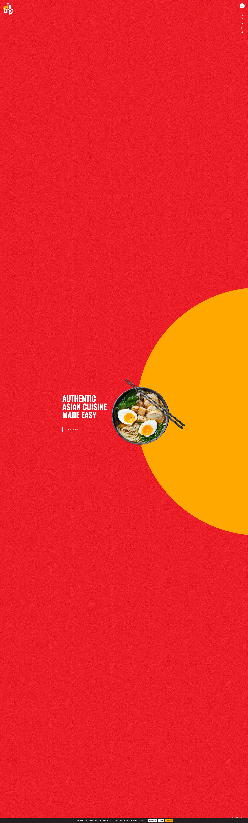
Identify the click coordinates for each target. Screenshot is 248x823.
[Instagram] (242, 32)
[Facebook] (242, 28)
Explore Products (75, 434)
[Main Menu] (242, 5)
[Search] (237, 6)
